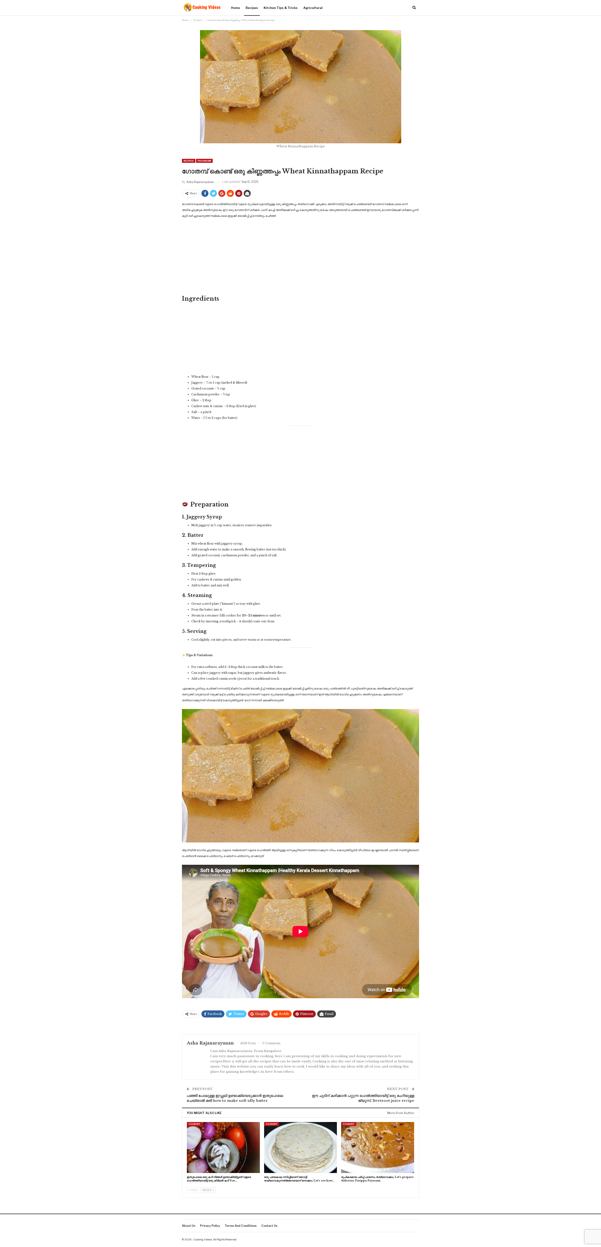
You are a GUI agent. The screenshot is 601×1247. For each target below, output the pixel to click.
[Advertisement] (300, 257)
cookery (194, 1124)
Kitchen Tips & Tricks (281, 8)
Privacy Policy (210, 1226)
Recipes (252, 8)
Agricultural (313, 8)
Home (235, 8)
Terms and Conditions (241, 1226)
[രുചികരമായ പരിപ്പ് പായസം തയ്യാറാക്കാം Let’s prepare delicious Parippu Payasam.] (377, 1147)
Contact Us (269, 1226)
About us (188, 1226)
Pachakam (204, 161)
